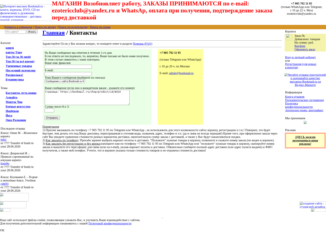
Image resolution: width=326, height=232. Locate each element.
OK (2, 230)
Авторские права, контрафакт (304, 110)
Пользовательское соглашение (304, 100)
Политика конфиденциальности (299, 105)
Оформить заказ (304, 49)
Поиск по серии (100, 27)
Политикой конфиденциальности (109, 223)
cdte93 (4, 183)
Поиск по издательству (73, 27)
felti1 (4, 139)
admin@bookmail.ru (181, 73)
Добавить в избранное (18, 27)
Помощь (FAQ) (142, 43)
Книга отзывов (294, 96)
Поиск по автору (45, 27)
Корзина (299, 46)
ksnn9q (5, 163)
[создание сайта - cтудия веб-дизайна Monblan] (313, 207)
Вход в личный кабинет (300, 57)
